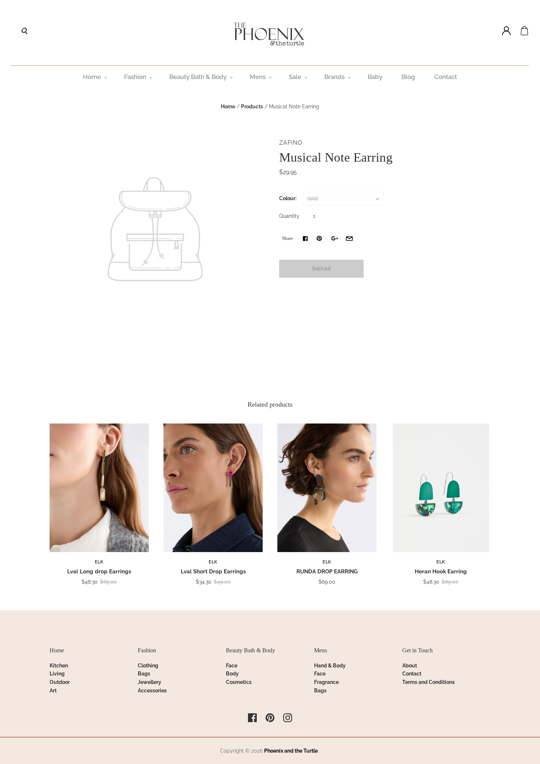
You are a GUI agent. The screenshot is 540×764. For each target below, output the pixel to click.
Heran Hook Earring (441, 571)
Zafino (290, 142)
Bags (144, 674)
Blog (408, 76)
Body (232, 674)
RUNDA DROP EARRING (327, 571)
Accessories (152, 690)
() (524, 30)
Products (252, 106)
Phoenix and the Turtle (291, 751)
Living (57, 674)
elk (99, 562)
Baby (375, 76)
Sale (295, 76)
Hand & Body (330, 665)
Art (53, 690)
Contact (445, 76)
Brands (334, 76)
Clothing (148, 665)
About (409, 665)
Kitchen (59, 665)
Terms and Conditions (428, 682)
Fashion (135, 76)
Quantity (289, 216)
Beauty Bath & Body (198, 76)
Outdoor (60, 682)
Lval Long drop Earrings (99, 571)
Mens (258, 76)
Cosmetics (239, 682)
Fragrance (326, 682)
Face (231, 665)
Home (92, 76)
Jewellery (149, 682)
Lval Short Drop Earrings (213, 571)
